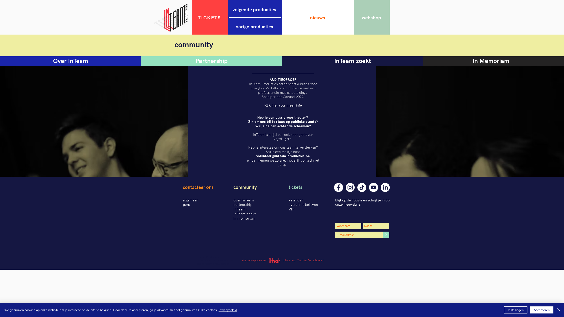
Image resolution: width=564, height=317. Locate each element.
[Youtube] (373, 187)
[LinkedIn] (385, 187)
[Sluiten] (558, 309)
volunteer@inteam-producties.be (283, 156)
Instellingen (516, 310)
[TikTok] (361, 187)
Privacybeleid (228, 310)
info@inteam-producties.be (213, 263)
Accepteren (542, 310)
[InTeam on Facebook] (338, 187)
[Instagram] (350, 187)
